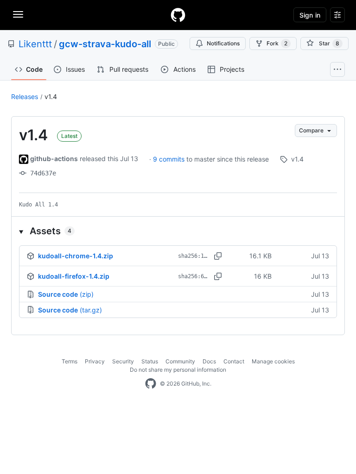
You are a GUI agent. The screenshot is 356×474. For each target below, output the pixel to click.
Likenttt (35, 44)
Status (149, 361)
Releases (24, 96)
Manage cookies (273, 361)
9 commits (169, 159)
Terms (69, 361)
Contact (233, 361)
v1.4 (50, 96)
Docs (209, 361)
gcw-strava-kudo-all (105, 44)
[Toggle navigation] (18, 14)
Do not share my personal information (178, 369)
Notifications (223, 43)
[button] (178, 231)
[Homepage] (178, 14)
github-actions (54, 158)
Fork (277, 43)
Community (180, 361)
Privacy (95, 361)
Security (123, 361)
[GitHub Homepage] (150, 384)
